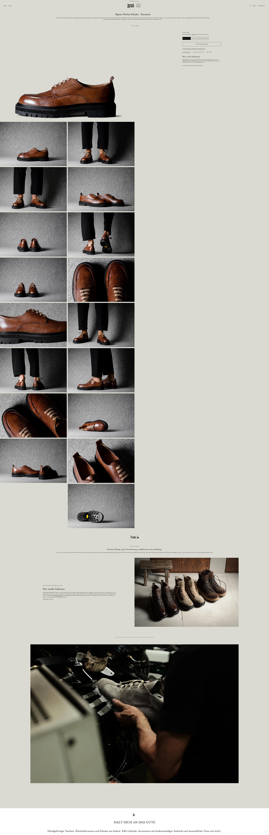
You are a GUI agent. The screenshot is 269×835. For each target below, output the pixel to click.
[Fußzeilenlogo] (134, 815)
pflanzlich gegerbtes (58, 595)
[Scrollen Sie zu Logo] (134, 537)
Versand (194, 34)
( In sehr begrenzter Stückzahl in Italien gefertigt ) (193, 48)
